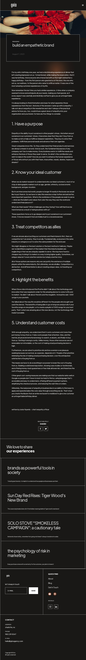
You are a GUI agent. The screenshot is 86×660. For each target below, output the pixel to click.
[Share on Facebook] (40, 429)
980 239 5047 (10, 634)
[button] (83, 5)
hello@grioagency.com (14, 641)
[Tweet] (46, 429)
